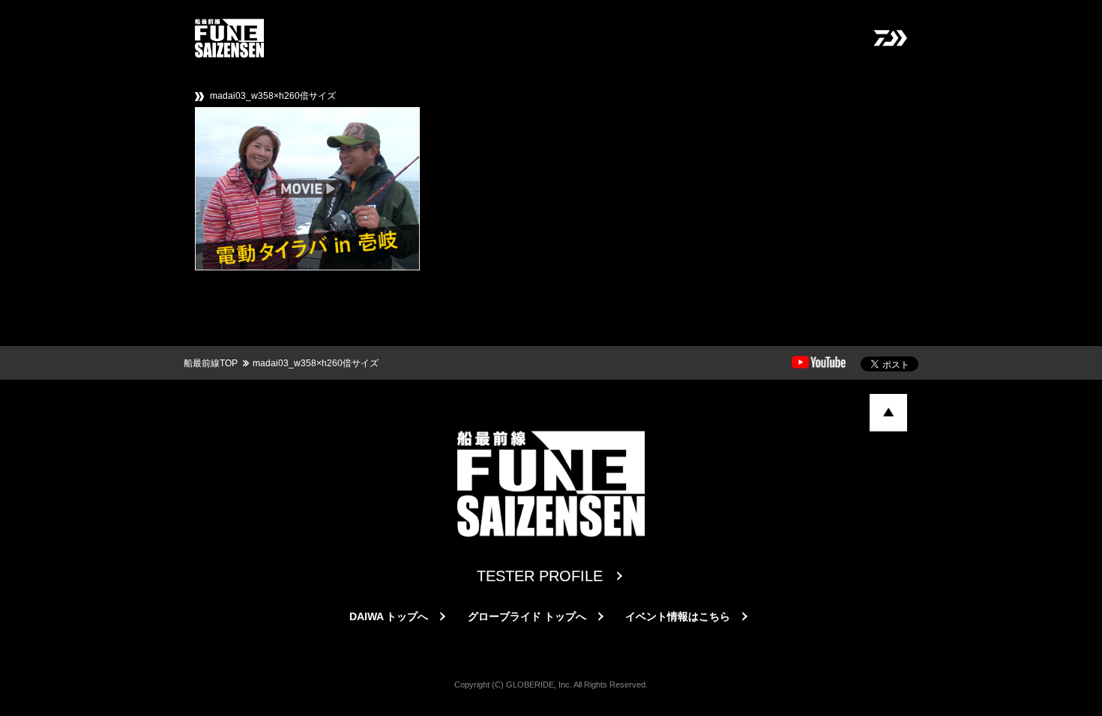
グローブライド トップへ (527, 616)
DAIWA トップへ (388, 616)
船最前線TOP (211, 363)
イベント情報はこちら (677, 616)
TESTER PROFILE (540, 576)
